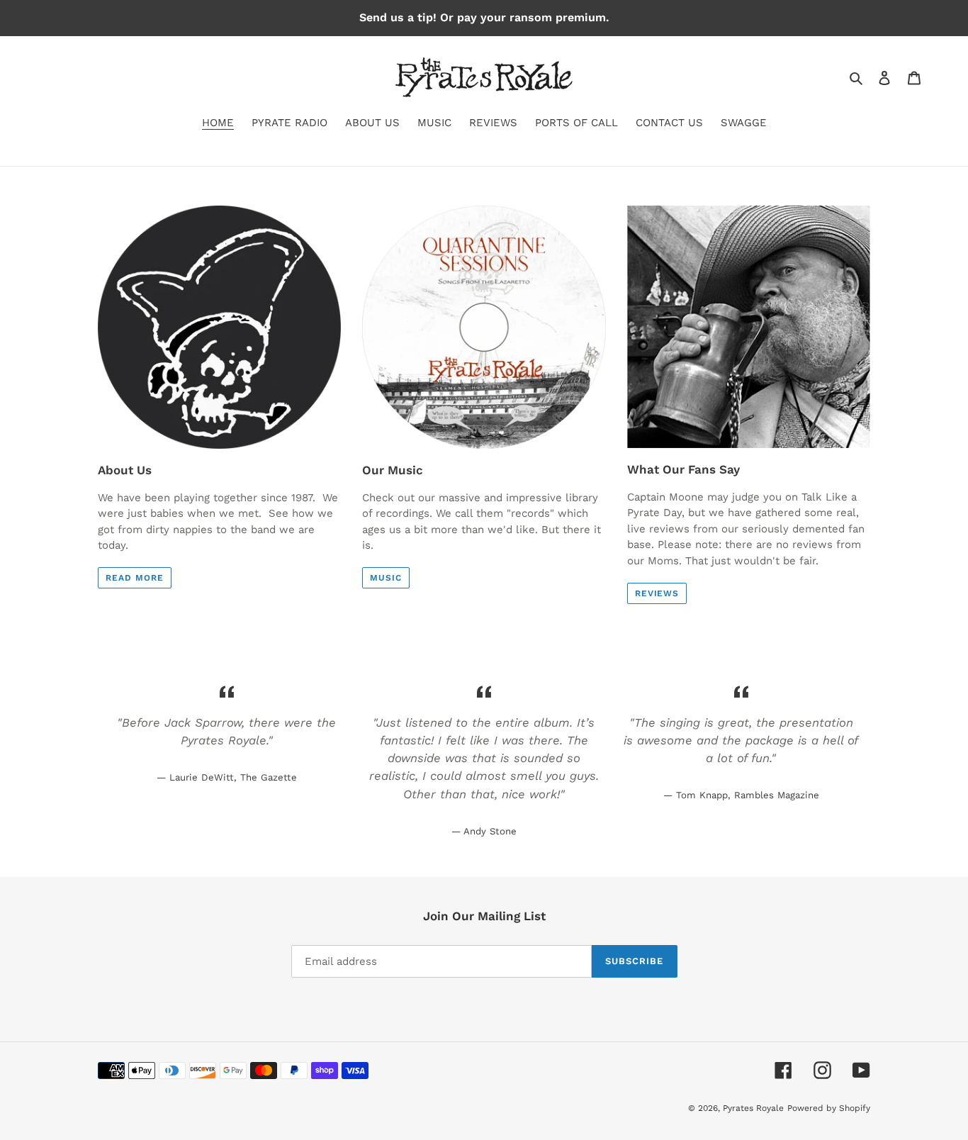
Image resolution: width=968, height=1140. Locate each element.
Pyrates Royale (753, 1108)
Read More (135, 578)
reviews (657, 593)
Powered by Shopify (828, 1108)
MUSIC (386, 578)
